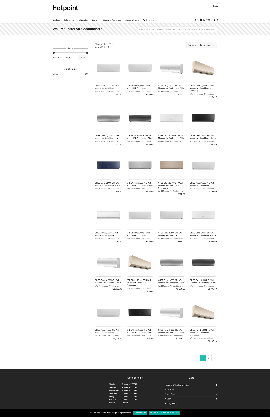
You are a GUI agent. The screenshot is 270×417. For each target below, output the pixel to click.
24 (101, 47)
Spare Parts (170, 394)
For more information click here (164, 413)
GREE (55, 74)
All (108, 47)
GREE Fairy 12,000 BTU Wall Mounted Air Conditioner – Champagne (202, 88)
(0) (206, 20)
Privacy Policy (171, 403)
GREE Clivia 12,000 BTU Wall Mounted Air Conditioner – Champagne (170, 185)
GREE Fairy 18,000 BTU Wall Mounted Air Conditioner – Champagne (139, 282)
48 (104, 47)
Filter (83, 57)
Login (215, 6)
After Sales (169, 390)
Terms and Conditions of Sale (177, 385)
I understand (140, 413)
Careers (168, 399)
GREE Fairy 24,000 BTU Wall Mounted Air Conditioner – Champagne (202, 332)
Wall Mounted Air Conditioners (107, 91)
